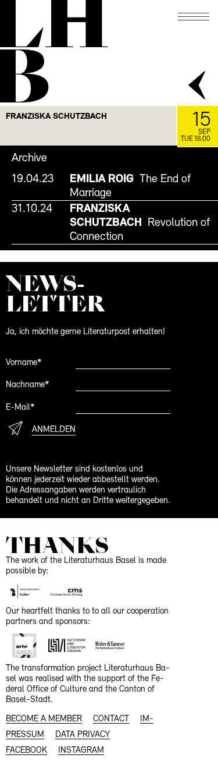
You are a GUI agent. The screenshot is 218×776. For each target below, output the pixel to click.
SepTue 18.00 (195, 126)
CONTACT (111, 719)
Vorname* (24, 363)
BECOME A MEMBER (44, 719)
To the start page (52, 24)
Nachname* (27, 385)
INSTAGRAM (81, 750)
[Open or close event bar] (197, 86)
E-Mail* (20, 407)
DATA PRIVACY (82, 735)
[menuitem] (115, 185)
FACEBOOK (26, 750)
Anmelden (54, 430)
